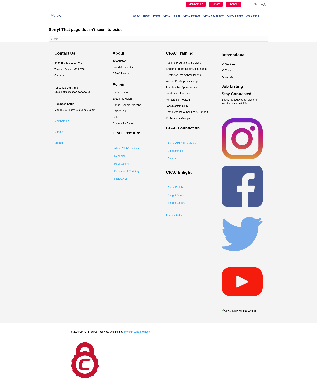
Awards (172, 158)
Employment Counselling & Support (187, 112)
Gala (115, 117)
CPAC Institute (191, 15)
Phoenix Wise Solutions (137, 331)
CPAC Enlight (235, 15)
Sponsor (233, 4)
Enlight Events (176, 195)
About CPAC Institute (126, 148)
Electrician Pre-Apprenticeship (184, 75)
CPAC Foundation (213, 15)
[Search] (263, 15)
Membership (196, 4)
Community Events (124, 123)
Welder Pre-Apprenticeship (182, 81)
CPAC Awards (121, 73)
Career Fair (119, 111)
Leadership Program (178, 93)
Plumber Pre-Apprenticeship (182, 87)
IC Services (228, 64)
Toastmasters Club (177, 106)
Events (156, 15)
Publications (121, 163)
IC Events (227, 70)
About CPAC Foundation (182, 143)
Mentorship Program (178, 99)
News (146, 15)
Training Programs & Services (183, 62)
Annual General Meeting (127, 105)
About (136, 15)
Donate (215, 4)
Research (120, 156)
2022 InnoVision (122, 98)
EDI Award (120, 179)
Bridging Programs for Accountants (186, 68)
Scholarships (175, 150)
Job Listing (252, 15)
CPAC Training (171, 15)
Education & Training (126, 171)
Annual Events (121, 92)
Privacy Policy (174, 215)
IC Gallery (227, 76)
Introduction (119, 61)
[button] (61, 121)
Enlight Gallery (176, 203)
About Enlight (175, 187)
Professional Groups (178, 118)
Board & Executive (123, 67)
